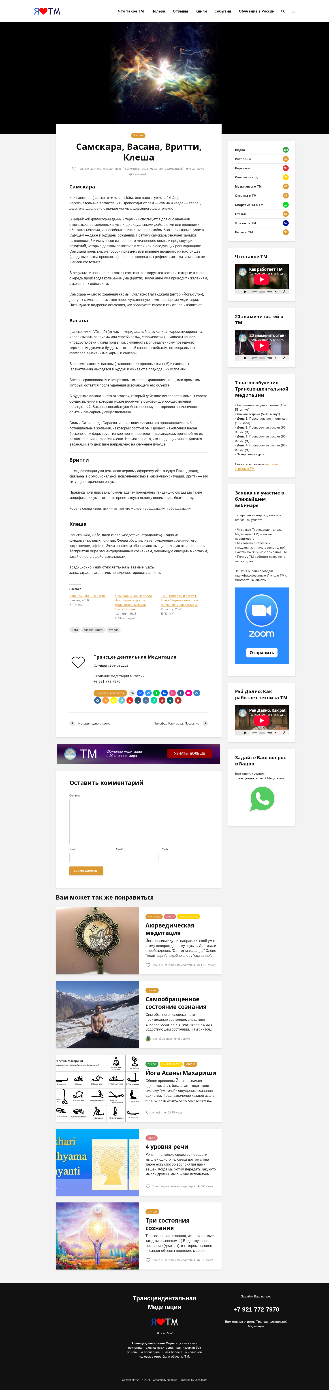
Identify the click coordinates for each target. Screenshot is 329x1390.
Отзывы (180, 11)
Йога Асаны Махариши (180, 1073)
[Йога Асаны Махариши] (97, 1088)
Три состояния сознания (167, 1224)
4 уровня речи (166, 1146)
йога (75, 630)
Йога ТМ (138, 135)
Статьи (190, 1064)
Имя (73, 849)
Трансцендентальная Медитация (99, 168)
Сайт (165, 849)
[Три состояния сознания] (97, 1236)
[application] (262, 279)
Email (120, 849)
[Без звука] (276, 291)
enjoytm (157, 1112)
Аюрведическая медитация (169, 929)
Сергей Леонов (162, 1038)
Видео (152, 1064)
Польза (158, 11)
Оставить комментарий (169, 168)
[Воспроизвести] (245, 291)
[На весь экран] (284, 291)
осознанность (93, 630)
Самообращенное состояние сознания (176, 1002)
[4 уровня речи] (97, 1162)
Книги (201, 11)
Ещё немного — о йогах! (87, 596)
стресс (113, 630)
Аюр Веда (154, 916)
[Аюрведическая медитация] (97, 941)
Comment (75, 795)
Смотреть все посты (110, 693)
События (222, 11)
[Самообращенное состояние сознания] (97, 1014)
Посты (152, 990)
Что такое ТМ (131, 11)
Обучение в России (257, 11)
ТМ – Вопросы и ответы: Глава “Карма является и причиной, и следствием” (179, 600)
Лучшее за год (188, 916)
